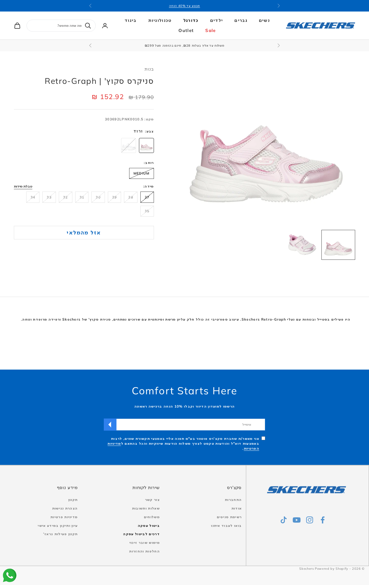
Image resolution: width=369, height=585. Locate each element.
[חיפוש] (87, 25)
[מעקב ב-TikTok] (283, 520)
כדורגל (191, 20)
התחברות (233, 499)
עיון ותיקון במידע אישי (58, 525)
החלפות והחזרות (144, 551)
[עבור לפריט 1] (338, 245)
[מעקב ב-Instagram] (309, 520)
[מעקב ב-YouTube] (296, 520)
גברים (240, 20)
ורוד (138, 131)
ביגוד (131, 20)
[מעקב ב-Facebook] (322, 520)
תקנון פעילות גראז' (60, 534)
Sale (210, 30)
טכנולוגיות (160, 20)
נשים (264, 20)
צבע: (149, 131)
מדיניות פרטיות (64, 517)
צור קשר (152, 499)
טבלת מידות (23, 186)
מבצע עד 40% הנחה (184, 6)
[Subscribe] (110, 425)
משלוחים (152, 517)
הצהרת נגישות (65, 508)
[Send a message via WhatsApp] (9, 575)
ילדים (216, 20)
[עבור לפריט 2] (302, 245)
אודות (236, 508)
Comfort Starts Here (184, 390)
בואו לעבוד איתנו (226, 525)
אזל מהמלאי (84, 232)
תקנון (73, 499)
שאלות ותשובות (146, 508)
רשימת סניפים (229, 517)
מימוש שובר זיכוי (144, 542)
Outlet (186, 30)
